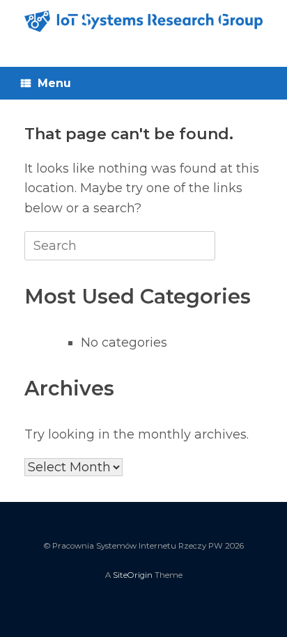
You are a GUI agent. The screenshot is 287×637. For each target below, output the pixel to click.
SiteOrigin (133, 575)
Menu (54, 83)
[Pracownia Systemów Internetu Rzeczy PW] (143, 21)
